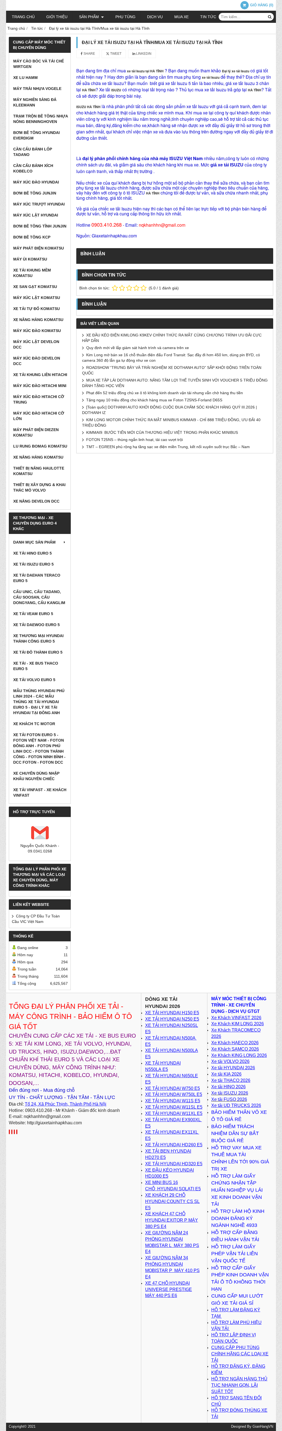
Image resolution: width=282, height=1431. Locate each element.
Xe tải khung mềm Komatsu (32, 273)
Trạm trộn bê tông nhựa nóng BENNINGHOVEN (40, 119)
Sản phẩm (89, 17)
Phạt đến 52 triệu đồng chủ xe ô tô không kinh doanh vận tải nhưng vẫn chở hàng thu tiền (164, 393)
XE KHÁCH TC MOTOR (34, 724)
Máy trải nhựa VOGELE (37, 88)
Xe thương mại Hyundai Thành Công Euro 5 (38, 638)
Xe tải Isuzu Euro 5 (33, 564)
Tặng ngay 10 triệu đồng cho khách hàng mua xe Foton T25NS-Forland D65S (154, 400)
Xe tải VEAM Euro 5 (33, 614)
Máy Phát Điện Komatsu (38, 248)
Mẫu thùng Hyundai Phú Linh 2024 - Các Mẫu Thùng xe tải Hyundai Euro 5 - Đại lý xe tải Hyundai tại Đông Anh (38, 702)
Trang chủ (23, 17)
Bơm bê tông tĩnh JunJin (39, 226)
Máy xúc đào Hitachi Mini (39, 385)
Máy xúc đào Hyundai (36, 182)
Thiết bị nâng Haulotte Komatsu (38, 471)
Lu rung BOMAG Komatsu (40, 446)
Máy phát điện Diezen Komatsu (36, 432)
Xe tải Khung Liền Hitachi (40, 374)
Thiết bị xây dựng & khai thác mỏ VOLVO (39, 487)
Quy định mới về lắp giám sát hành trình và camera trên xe (137, 348)
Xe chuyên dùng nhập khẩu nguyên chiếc (36, 776)
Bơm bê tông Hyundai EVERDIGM (36, 135)
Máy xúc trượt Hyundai (39, 204)
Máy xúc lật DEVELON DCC (36, 344)
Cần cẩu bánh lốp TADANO (32, 152)
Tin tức (208, 17)
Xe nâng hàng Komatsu (38, 319)
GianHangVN (263, 1427)
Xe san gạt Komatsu (35, 286)
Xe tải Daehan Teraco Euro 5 (36, 578)
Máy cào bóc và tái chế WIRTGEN (38, 64)
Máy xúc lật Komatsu (36, 297)
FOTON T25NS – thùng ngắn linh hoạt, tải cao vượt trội (134, 439)
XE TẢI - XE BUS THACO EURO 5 (35, 666)
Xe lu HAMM (25, 77)
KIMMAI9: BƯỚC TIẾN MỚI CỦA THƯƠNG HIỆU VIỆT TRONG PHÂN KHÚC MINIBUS (162, 432)
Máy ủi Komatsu (30, 259)
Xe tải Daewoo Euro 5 (36, 625)
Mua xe (181, 17)
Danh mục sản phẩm (34, 542)
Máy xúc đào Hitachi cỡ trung (38, 399)
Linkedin (143, 54)
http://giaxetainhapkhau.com (54, 1122)
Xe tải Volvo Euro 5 (34, 680)
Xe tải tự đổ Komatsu (36, 308)
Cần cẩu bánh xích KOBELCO (33, 168)
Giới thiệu (56, 17)
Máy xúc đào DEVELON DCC (36, 361)
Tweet (115, 54)
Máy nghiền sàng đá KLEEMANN (34, 102)
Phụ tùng (125, 17)
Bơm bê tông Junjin (34, 193)
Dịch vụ (155, 17)
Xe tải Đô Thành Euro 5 (38, 652)
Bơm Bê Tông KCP (31, 237)
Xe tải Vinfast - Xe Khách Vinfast (39, 792)
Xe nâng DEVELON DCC (36, 501)
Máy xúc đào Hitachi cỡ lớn (38, 416)
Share (89, 54)
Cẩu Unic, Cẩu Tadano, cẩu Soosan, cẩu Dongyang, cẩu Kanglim (39, 597)
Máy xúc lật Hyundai (35, 215)
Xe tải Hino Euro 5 (32, 553)
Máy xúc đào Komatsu (37, 330)
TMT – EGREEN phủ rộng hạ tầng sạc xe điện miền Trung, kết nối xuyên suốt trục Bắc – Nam (168, 447)
